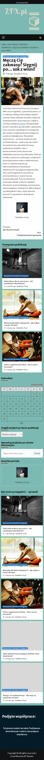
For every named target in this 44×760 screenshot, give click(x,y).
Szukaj (37, 453)
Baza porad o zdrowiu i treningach (15, 56)
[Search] (40, 38)
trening (21, 123)
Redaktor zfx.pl (20, 73)
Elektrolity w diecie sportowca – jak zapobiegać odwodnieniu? (18, 282)
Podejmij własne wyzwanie (29, 233)
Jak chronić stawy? (11, 228)
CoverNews (15, 756)
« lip (21, 423)
